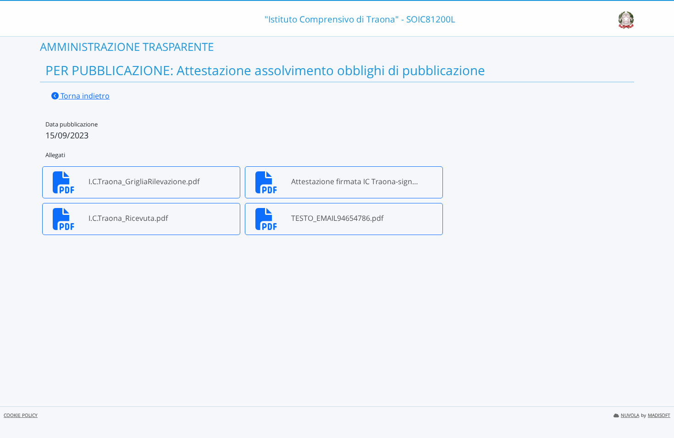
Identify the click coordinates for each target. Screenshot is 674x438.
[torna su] (655, 410)
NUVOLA (630, 415)
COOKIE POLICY (21, 415)
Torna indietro (84, 96)
